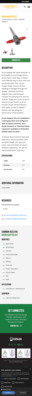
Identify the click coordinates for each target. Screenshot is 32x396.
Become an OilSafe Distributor (16, 361)
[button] (27, 29)
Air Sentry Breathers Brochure (15, 215)
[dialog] (16, 381)
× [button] (30, 369)
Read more (14, 376)
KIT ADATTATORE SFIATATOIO (15, 219)
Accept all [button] (8, 392)
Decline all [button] (23, 392)
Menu (28, 7)
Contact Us (16, 60)
